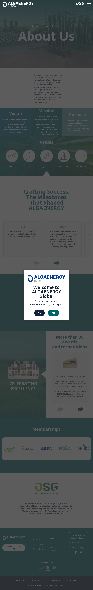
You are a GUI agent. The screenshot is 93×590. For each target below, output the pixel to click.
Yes (53, 312)
